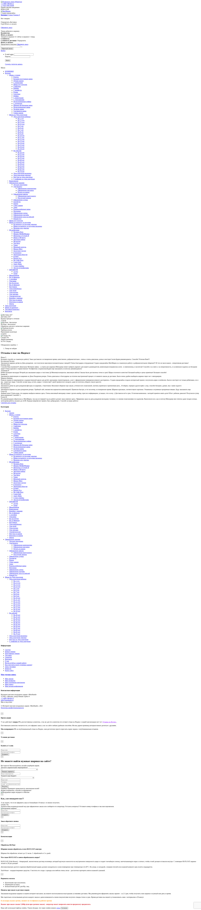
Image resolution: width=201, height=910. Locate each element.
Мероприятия (14, 275)
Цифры (16, 96)
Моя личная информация (14, 686)
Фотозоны (17, 211)
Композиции (13, 181)
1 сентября (13, 279)
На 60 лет (21, 168)
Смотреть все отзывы (8, 403)
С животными (18, 98)
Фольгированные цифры (22, 101)
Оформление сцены (20, 213)
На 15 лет (21, 145)
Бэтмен (16, 256)
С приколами (18, 83)
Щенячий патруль (19, 247)
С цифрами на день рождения (24, 179)
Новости (8, 669)
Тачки (15, 245)
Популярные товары (12, 653)
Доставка (8, 655)
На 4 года (21, 124)
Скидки (8, 650)
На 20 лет (21, 152)
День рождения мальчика (22, 173)
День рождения (10, 306)
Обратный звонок (7, 48)
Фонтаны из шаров (16, 302)
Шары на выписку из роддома (20, 222)
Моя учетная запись (8, 674)
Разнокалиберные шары (21, 209)
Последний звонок (24, 198)
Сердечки (16, 94)
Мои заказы (9, 679)
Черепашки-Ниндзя (20, 255)
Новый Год (17, 219)
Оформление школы (20, 194)
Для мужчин (13, 292)
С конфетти (17, 90)
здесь (58, 908)
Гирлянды (17, 202)
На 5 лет (21, 126)
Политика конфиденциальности (12, 708)
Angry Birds (17, 264)
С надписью (17, 103)
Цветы (11, 304)
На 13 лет (21, 141)
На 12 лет (21, 139)
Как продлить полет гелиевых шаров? (18, 665)
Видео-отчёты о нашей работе (15, 663)
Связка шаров (18, 113)
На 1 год (21, 118)
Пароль (7, 56)
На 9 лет (21, 134)
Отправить (5, 754)
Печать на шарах (24, 192)
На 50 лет (21, 164)
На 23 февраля (14, 285)
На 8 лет (21, 132)
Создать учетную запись (13, 64)
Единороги (17, 253)
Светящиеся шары (19, 111)
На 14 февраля (14, 277)
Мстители (17, 241)
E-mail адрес (9, 54)
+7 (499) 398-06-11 (7, 4)
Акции (11, 413)
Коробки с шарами (16, 298)
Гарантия (8, 657)
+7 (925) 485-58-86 (7, 5)
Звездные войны (19, 239)
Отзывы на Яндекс (110, 722)
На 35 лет (21, 158)
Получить (5, 786)
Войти (3, 51)
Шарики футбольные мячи (22, 105)
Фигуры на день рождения (22, 177)
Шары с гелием (14, 75)
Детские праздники (20, 185)
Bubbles (16, 88)
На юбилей (17, 151)
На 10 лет (21, 135)
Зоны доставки (10, 667)
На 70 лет (21, 171)
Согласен (64, 908)
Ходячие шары (18, 109)
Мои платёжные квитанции (15, 682)
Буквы (15, 92)
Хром (15, 273)
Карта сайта (9, 670)
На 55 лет (21, 166)
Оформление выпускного (27, 196)
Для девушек (13, 294)
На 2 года (21, 120)
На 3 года (21, 122)
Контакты (8, 311)
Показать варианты (8, 771)
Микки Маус (18, 249)
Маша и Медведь (19, 237)
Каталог (8, 73)
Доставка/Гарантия (12, 309)
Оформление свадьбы (21, 215)
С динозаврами (18, 100)
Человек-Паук (18, 232)
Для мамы (12, 281)
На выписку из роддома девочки (25, 224)
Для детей (12, 290)
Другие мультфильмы (21, 268)
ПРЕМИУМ (13, 270)
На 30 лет (21, 156)
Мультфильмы (14, 230)
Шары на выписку (11, 307)
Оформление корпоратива (27, 188)
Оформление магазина (26, 190)
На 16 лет (21, 147)
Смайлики (17, 86)
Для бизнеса (17, 186)
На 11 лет (21, 137)
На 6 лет (21, 128)
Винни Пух (17, 258)
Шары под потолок (20, 84)
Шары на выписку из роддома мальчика (27, 226)
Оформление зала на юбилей (23, 217)
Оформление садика (20, 200)
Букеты (16, 77)
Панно (15, 203)
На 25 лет (21, 154)
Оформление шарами (16, 183)
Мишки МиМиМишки (21, 234)
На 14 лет (21, 143)
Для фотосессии (15, 296)
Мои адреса (9, 684)
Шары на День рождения (18, 115)
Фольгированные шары (21, 107)
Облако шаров (18, 81)
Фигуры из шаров (15, 300)
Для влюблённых (15, 289)
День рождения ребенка (21, 117)
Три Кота (16, 243)
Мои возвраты (10, 680)
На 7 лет (21, 130)
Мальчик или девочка (21, 228)
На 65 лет (21, 169)
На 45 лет (21, 162)
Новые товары (10, 652)
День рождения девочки (22, 175)
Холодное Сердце (19, 251)
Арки (15, 207)
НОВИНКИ (9, 71)
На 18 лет (21, 149)
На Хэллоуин (14, 283)
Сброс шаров (18, 205)
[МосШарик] (6, 11)
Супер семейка (18, 266)
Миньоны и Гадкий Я (21, 236)
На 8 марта (13, 287)
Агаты (15, 272)
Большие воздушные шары (23, 79)
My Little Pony (18, 260)
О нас (7, 661)
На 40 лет (21, 160)
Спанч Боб (17, 262)
